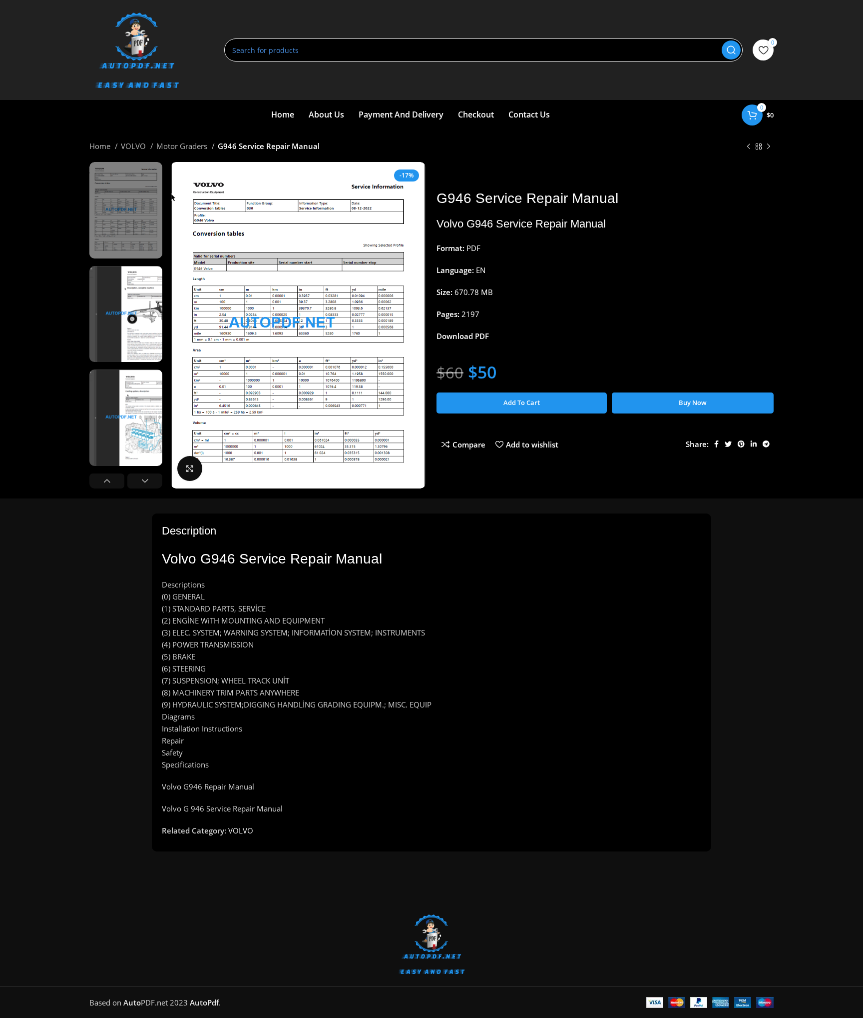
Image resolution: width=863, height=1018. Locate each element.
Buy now (693, 402)
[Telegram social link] (766, 444)
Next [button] (144, 481)
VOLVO (134, 146)
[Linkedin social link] (754, 444)
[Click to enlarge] (189, 468)
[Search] (731, 50)
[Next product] (769, 147)
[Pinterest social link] (741, 444)
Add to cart (521, 402)
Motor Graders (182, 146)
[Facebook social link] (716, 444)
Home (100, 146)
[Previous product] (749, 147)
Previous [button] (106, 481)
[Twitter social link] (728, 444)
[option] (125, 210)
